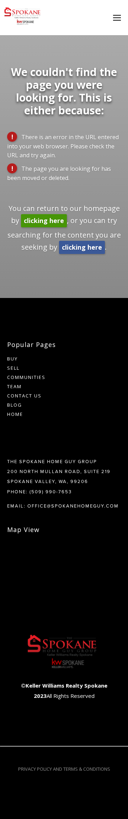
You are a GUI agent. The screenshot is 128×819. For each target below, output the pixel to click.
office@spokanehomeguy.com (73, 506)
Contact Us (24, 395)
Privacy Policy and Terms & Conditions (64, 769)
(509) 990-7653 (51, 491)
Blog (14, 405)
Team (14, 386)
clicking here (44, 220)
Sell (13, 368)
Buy (12, 359)
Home (15, 414)
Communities (26, 377)
